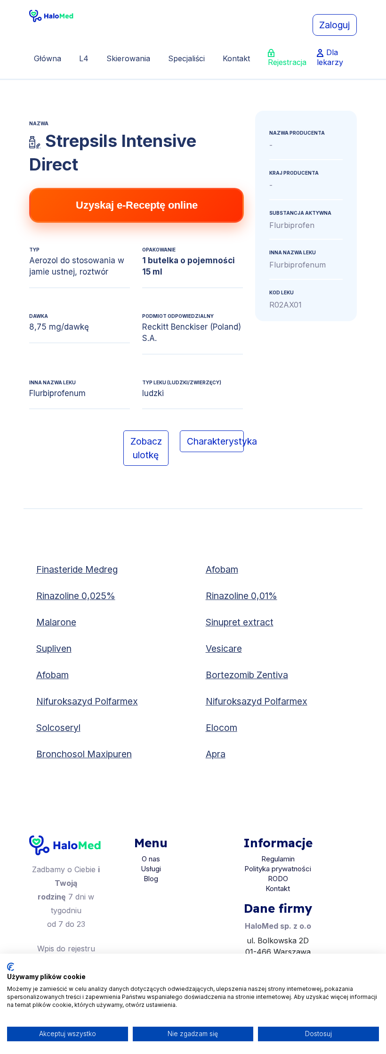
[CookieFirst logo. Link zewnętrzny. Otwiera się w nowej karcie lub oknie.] (10, 967)
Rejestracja (287, 62)
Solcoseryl (58, 727)
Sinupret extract (239, 622)
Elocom (221, 727)
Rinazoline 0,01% (241, 595)
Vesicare (224, 648)
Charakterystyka (215, 441)
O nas (151, 858)
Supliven (54, 648)
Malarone (56, 622)
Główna (47, 58)
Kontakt (236, 58)
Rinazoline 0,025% (75, 595)
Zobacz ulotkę (146, 448)
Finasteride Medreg (77, 569)
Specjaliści (186, 58)
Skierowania (128, 58)
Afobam (222, 569)
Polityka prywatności (277, 868)
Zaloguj (334, 25)
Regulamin (278, 858)
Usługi (151, 868)
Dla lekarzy (330, 57)
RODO (278, 878)
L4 (83, 58)
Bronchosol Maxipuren (84, 754)
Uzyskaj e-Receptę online (137, 205)
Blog (151, 878)
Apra (215, 754)
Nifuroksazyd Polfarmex (87, 701)
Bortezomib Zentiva (247, 675)
